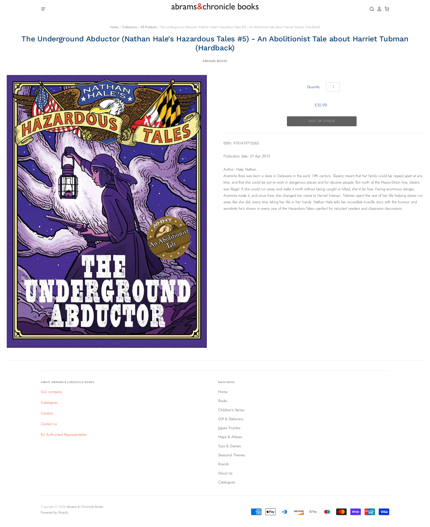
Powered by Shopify (54, 512)
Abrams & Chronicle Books (85, 506)
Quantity (313, 87)
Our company (51, 392)
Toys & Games (229, 446)
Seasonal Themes (231, 455)
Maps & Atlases (230, 437)
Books (222, 400)
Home (114, 27)
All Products (149, 27)
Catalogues (49, 402)
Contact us (49, 424)
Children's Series (231, 410)
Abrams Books (215, 61)
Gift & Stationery (231, 419)
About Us (225, 473)
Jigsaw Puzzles (229, 428)
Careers (47, 413)
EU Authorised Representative (63, 434)
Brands (223, 464)
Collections (129, 27)
